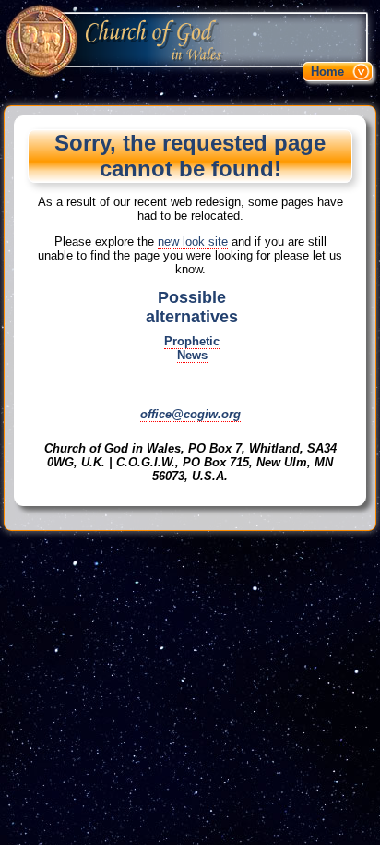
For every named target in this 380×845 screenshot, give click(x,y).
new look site (193, 241)
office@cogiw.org (190, 414)
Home (327, 71)
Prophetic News (192, 348)
